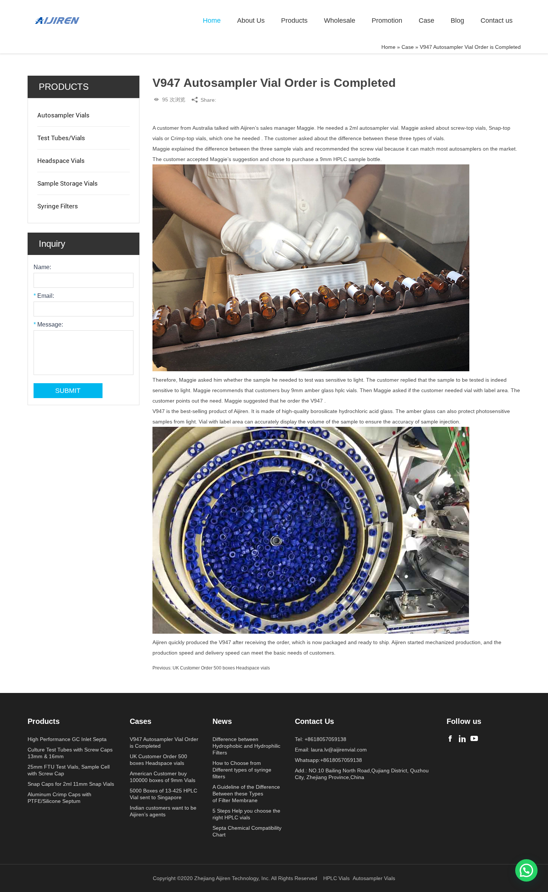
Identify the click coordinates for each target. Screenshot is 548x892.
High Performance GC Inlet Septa (67, 739)
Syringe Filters (57, 206)
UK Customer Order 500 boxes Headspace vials (221, 668)
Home (212, 20)
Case (426, 20)
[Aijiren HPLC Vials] (462, 739)
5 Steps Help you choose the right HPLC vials (246, 814)
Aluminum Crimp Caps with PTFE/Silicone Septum (59, 797)
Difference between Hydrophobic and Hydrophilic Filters (246, 746)
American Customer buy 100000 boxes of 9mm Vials (162, 776)
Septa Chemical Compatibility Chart (246, 831)
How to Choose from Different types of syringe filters (241, 769)
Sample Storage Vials (67, 183)
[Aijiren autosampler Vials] (474, 739)
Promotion (387, 20)
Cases (140, 721)
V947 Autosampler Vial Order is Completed (164, 742)
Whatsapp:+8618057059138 (328, 760)
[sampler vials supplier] (57, 20)
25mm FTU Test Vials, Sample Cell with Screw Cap (69, 770)
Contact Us (314, 721)
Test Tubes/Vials (61, 138)
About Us (251, 20)
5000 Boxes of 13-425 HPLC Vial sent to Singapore (163, 794)
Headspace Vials (61, 160)
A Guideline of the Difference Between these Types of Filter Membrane (246, 793)
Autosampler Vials (63, 115)
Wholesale (339, 20)
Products (294, 20)
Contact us (497, 20)
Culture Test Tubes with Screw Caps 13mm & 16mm (70, 753)
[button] (526, 870)
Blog (457, 20)
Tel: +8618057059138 (320, 739)
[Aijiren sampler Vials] (450, 739)
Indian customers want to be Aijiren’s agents (163, 811)
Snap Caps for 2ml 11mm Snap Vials (71, 784)
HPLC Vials (336, 878)
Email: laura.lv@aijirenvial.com (331, 750)
